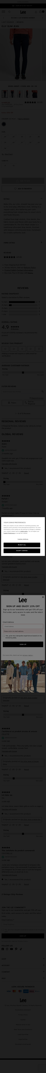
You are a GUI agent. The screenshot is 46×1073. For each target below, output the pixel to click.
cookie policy (24, 531)
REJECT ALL (22, 545)
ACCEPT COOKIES (22, 550)
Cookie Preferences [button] (9, 533)
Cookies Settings (23, 539)
